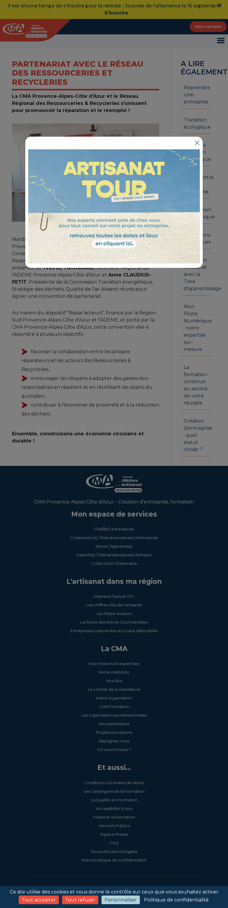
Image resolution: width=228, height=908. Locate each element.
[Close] (197, 142)
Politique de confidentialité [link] (176, 900)
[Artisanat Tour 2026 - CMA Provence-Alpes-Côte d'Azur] (114, 206)
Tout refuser (80, 900)
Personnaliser (120, 900)
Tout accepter (39, 900)
